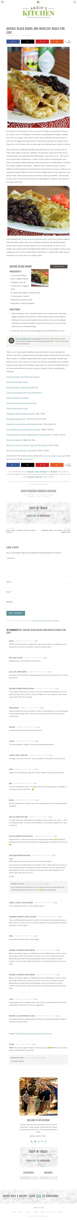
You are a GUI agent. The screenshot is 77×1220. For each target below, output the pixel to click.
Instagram (30, 472)
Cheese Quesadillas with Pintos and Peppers (24, 393)
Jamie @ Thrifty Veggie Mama (21, 902)
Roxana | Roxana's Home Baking (22, 950)
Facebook (43, 472)
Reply (35, 641)
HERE (34, 515)
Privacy (60, 1212)
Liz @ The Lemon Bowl (18, 672)
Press (36, 1212)
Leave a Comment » (44, 496)
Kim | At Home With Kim (18, 817)
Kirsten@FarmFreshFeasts (20, 855)
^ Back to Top (38, 1208)
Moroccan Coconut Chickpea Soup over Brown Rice (26, 445)
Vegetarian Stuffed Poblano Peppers (20, 414)
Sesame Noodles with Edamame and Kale (23, 377)
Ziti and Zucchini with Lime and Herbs (21, 450)
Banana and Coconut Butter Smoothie (56, 530)
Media (42, 1212)
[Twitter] (35, 1141)
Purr (49, 1216)
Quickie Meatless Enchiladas (17, 398)
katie (11, 769)
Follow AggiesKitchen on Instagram (28, 339)
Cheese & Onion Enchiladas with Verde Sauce (39, 239)
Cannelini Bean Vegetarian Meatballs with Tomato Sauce (28, 435)
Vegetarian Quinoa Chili (15, 419)
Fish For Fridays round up (54, 456)
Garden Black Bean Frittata (17, 382)
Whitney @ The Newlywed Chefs (22, 1016)
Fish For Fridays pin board (22, 459)
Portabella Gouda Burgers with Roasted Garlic (24, 424)
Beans (24, 491)
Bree (11, 936)
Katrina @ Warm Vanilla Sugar (21, 688)
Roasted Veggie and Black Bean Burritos (22, 387)
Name (9, 582)
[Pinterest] (42, 1141)
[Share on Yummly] (57, 42)
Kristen (12, 727)
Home (14, 1212)
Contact (28, 1212)
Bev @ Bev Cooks (16, 657)
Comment (10, 558)
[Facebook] (39, 1141)
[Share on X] (27, 42)
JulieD (11, 741)
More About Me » (38, 1136)
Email (9, 592)
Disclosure (51, 1212)
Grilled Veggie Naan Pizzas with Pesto (21, 403)
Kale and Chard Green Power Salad (21, 530)
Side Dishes (42, 491)
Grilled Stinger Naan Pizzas (17, 408)
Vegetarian (51, 491)
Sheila (11, 800)
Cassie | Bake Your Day (18, 755)
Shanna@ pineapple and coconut (23, 916)
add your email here (35, 477)
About (20, 1212)
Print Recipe (59, 266)
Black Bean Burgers (14, 440)
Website (9, 602)
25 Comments (30, 496)
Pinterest (54, 472)
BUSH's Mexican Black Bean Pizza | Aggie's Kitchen (34, 1034)
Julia (11, 999)
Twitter (36, 472)
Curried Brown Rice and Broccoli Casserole (23, 429)
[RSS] (31, 1141)
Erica (11, 641)
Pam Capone (14, 708)
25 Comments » (27, 35)
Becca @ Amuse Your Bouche (21, 836)
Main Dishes (32, 491)
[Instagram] (45, 1141)
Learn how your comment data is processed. (45, 620)
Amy (10, 783)
